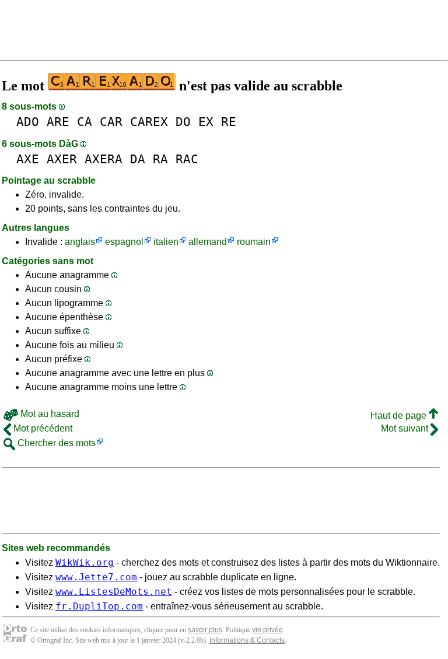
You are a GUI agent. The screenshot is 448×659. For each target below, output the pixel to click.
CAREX (149, 121)
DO (183, 121)
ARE (58, 121)
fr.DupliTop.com (99, 606)
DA (137, 159)
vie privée (267, 630)
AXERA (104, 159)
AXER (62, 159)
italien (165, 242)
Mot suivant (405, 428)
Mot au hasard (48, 414)
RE (228, 121)
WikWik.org (84, 562)
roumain (254, 242)
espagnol (124, 242)
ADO (27, 121)
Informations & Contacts (247, 640)
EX (206, 121)
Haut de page (399, 415)
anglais (80, 242)
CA (84, 121)
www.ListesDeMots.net (113, 591)
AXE (27, 159)
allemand (207, 242)
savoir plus (205, 630)
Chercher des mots (55, 443)
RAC (187, 159)
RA (160, 159)
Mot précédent (41, 428)
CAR (111, 121)
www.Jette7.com (96, 577)
